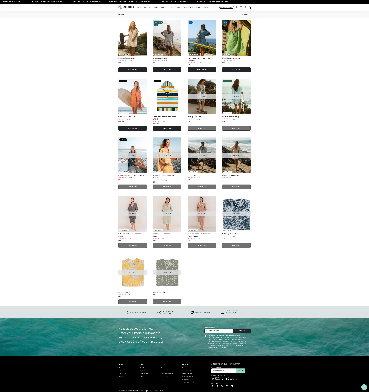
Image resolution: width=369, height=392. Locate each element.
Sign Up (242, 331)
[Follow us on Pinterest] (232, 386)
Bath (120, 371)
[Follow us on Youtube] (227, 386)
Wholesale (185, 379)
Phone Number (209, 327)
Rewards (164, 368)
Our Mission (144, 371)
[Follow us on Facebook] (217, 386)
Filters (121, 14)
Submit (241, 371)
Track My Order (187, 374)
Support (184, 368)
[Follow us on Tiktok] (212, 386)
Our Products (144, 374)
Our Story (143, 368)
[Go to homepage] (126, 7)
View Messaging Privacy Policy (228, 345)
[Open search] (237, 7)
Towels (121, 368)
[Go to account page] (245, 7)
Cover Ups (122, 374)
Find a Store (144, 376)
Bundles (122, 376)
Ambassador (165, 376)
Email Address (216, 367)
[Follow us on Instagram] (222, 386)
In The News (165, 371)
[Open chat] (364, 387)
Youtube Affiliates (167, 374)
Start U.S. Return (187, 376)
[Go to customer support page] (241, 7)
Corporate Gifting (188, 382)
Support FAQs (187, 371)
